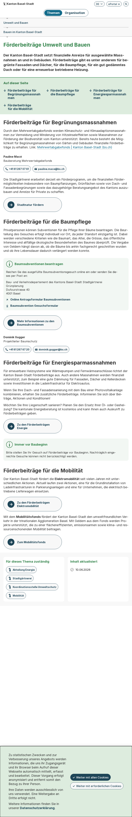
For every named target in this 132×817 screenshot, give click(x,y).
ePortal (114, 5)
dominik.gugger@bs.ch (53, 349)
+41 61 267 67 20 (19, 349)
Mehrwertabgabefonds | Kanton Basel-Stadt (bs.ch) (74, 147)
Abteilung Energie (24, 569)
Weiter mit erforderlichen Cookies (98, 786)
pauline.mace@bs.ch (51, 168)
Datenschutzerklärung (37, 808)
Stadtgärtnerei (22, 578)
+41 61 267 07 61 (19, 168)
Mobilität (18, 595)
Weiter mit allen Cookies (92, 777)
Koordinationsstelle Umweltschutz (34, 587)
